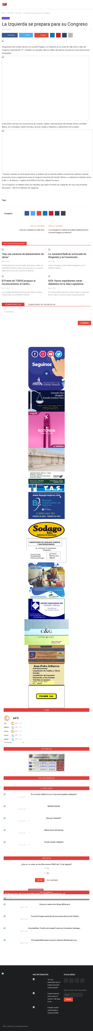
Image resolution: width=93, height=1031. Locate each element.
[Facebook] (27, 213)
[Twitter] (33, 213)
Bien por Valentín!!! (53, 818)
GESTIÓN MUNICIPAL (36, 890)
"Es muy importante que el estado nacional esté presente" (53, 983)
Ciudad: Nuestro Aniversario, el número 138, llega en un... (53, 997)
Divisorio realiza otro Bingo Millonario (54, 904)
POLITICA (10, 13)
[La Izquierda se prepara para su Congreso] (46, 41)
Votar (39, 880)
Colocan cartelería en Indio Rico (32, 230)
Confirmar (84, 323)
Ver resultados (52, 880)
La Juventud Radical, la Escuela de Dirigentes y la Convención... (67, 256)
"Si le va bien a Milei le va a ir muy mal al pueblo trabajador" (54, 794)
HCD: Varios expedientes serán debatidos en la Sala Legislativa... (66, 282)
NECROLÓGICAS (54, 806)
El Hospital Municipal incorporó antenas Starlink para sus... (54, 940)
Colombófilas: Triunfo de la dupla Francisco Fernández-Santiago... (54, 928)
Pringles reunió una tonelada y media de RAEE (52, 1010)
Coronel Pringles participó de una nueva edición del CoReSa (55, 916)
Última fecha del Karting (53, 830)
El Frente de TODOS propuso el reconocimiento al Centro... (18, 282)
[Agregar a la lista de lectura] (70, 35)
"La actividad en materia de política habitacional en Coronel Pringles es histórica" (68, 231)
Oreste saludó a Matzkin (53, 842)
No (48, 873)
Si (48, 868)
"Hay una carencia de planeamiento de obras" (23, 256)
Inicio (3, 13)
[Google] (39, 213)
